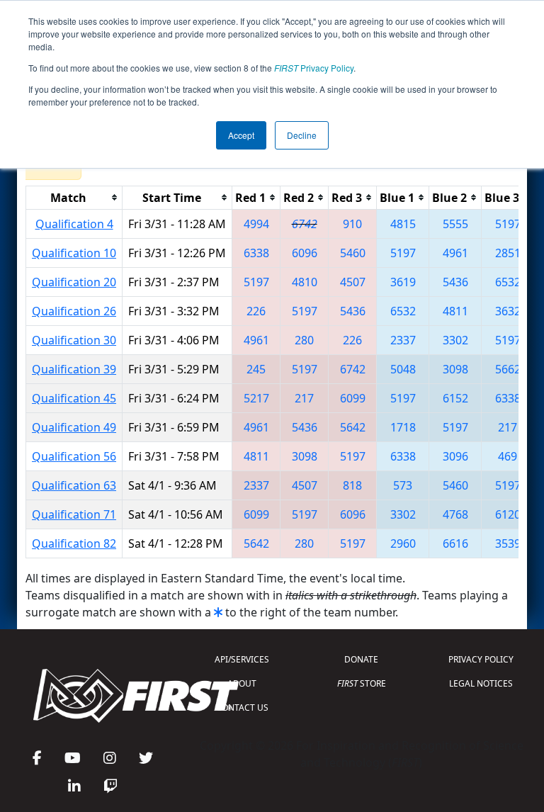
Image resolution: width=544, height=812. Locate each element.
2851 (508, 253)
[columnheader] (74, 197)
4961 (455, 253)
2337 (403, 340)
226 (256, 311)
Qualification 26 (74, 311)
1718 (403, 427)
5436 (455, 282)
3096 (455, 456)
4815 (403, 224)
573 (402, 485)
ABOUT (241, 683)
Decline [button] (302, 135)
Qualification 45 (74, 398)
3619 (403, 282)
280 (304, 340)
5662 (508, 369)
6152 (455, 398)
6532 (508, 282)
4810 (304, 282)
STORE (361, 683)
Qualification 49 (74, 427)
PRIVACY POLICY (481, 659)
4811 (455, 311)
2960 (403, 543)
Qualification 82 (74, 543)
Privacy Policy (313, 68)
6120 (508, 514)
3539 (508, 543)
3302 (455, 340)
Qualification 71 (74, 514)
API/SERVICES (242, 659)
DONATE (361, 659)
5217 (256, 398)
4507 (353, 282)
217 (304, 398)
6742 (304, 224)
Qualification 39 (74, 369)
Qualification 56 (74, 456)
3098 (455, 369)
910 (352, 224)
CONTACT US (242, 707)
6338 (256, 253)
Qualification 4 (74, 224)
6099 (353, 398)
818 (352, 485)
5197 (508, 224)
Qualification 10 (74, 253)
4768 (455, 514)
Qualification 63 (74, 485)
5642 (353, 427)
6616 (455, 543)
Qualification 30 (74, 340)
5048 (403, 369)
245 (256, 369)
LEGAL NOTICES (481, 683)
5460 (353, 253)
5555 (455, 224)
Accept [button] (241, 135)
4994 (256, 224)
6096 (304, 253)
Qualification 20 (74, 282)
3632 (508, 311)
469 (507, 456)
